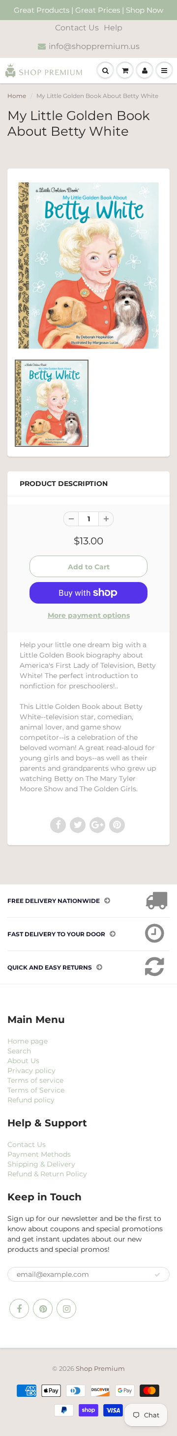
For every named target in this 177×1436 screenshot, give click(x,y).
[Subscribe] (157, 1275)
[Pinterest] (43, 1308)
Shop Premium (100, 1368)
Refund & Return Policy (47, 1173)
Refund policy (31, 1099)
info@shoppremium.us (94, 46)
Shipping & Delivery (41, 1164)
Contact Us (77, 27)
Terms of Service (35, 1090)
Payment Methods (39, 1154)
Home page (27, 1041)
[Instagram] (66, 1308)
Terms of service (35, 1080)
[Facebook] (19, 1308)
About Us (23, 1060)
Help (113, 27)
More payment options (89, 615)
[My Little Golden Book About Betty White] (88, 265)
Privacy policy (31, 1070)
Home (16, 95)
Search (19, 1051)
